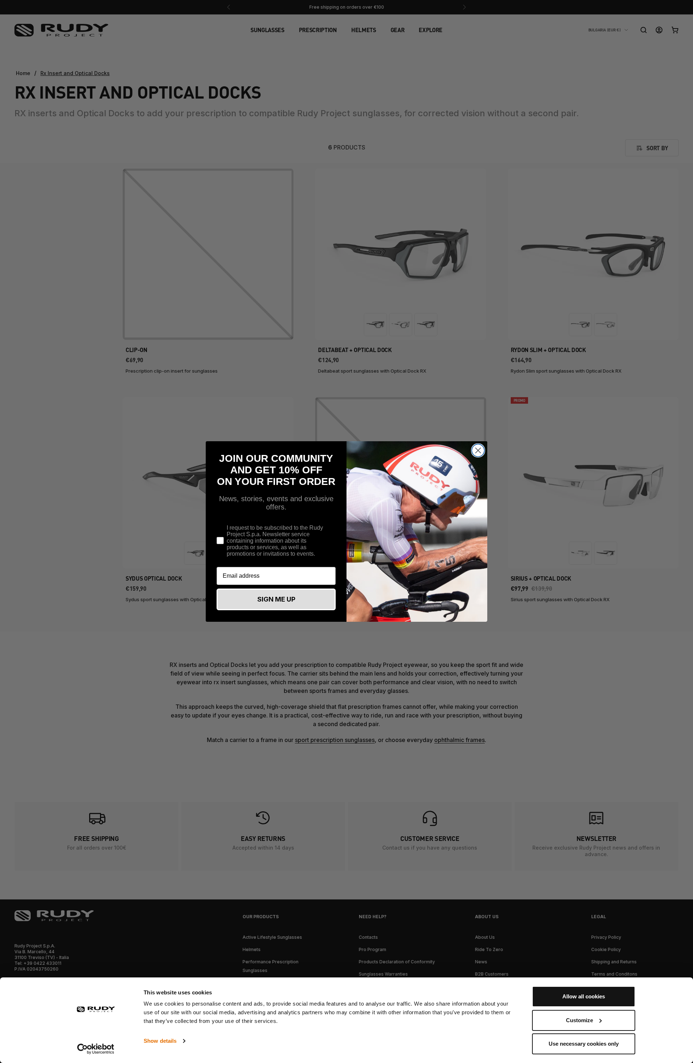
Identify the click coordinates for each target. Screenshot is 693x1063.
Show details (160, 1041)
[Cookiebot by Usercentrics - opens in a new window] (95, 1049)
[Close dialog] (478, 450)
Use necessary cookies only (584, 1044)
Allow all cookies (583, 996)
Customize (579, 1020)
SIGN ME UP (276, 599)
